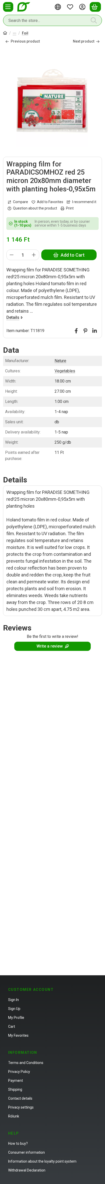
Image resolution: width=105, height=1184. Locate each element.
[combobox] (52, 20)
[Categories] (8, 7)
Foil (25, 33)
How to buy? (18, 1143)
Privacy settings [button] (21, 1107)
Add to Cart (73, 255)
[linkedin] (94, 331)
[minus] (11, 254)
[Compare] (17, 202)
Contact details (20, 1098)
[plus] (33, 254)
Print (70, 208)
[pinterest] (85, 331)
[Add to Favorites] (47, 202)
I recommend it (84, 202)
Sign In (13, 1000)
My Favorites (18, 1035)
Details (12, 317)
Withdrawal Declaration (26, 1170)
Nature (60, 360)
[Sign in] (83, 7)
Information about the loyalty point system (42, 1161)
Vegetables (65, 371)
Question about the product (35, 208)
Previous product (25, 41)
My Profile (16, 1018)
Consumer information (26, 1152)
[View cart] (95, 7)
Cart (11, 1026)
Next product (83, 41)
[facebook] (76, 331)
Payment (15, 1080)
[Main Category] (5, 33)
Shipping (15, 1089)
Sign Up (14, 1009)
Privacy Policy (19, 1072)
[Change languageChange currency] (58, 7)
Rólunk (13, 1116)
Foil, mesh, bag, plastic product (14, 33)
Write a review (49, 646)
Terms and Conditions (25, 1063)
